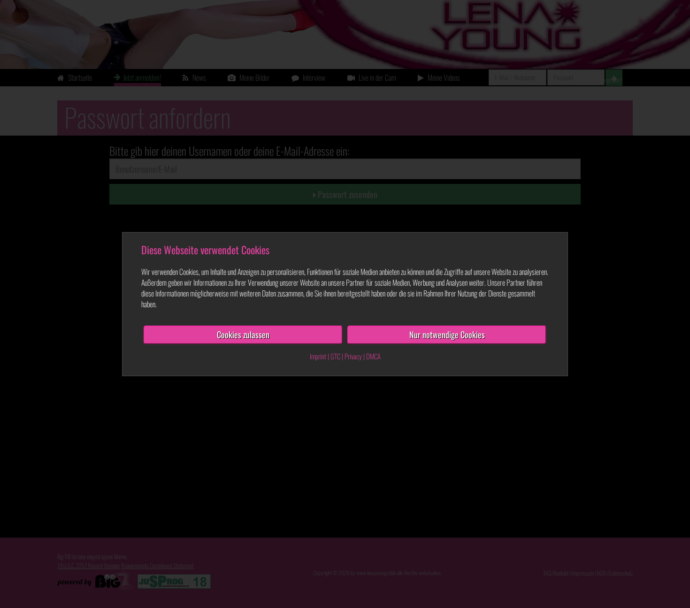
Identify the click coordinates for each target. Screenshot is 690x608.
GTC (335, 356)
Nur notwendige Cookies (447, 334)
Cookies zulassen (243, 334)
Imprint (318, 356)
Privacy (353, 356)
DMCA (373, 356)
